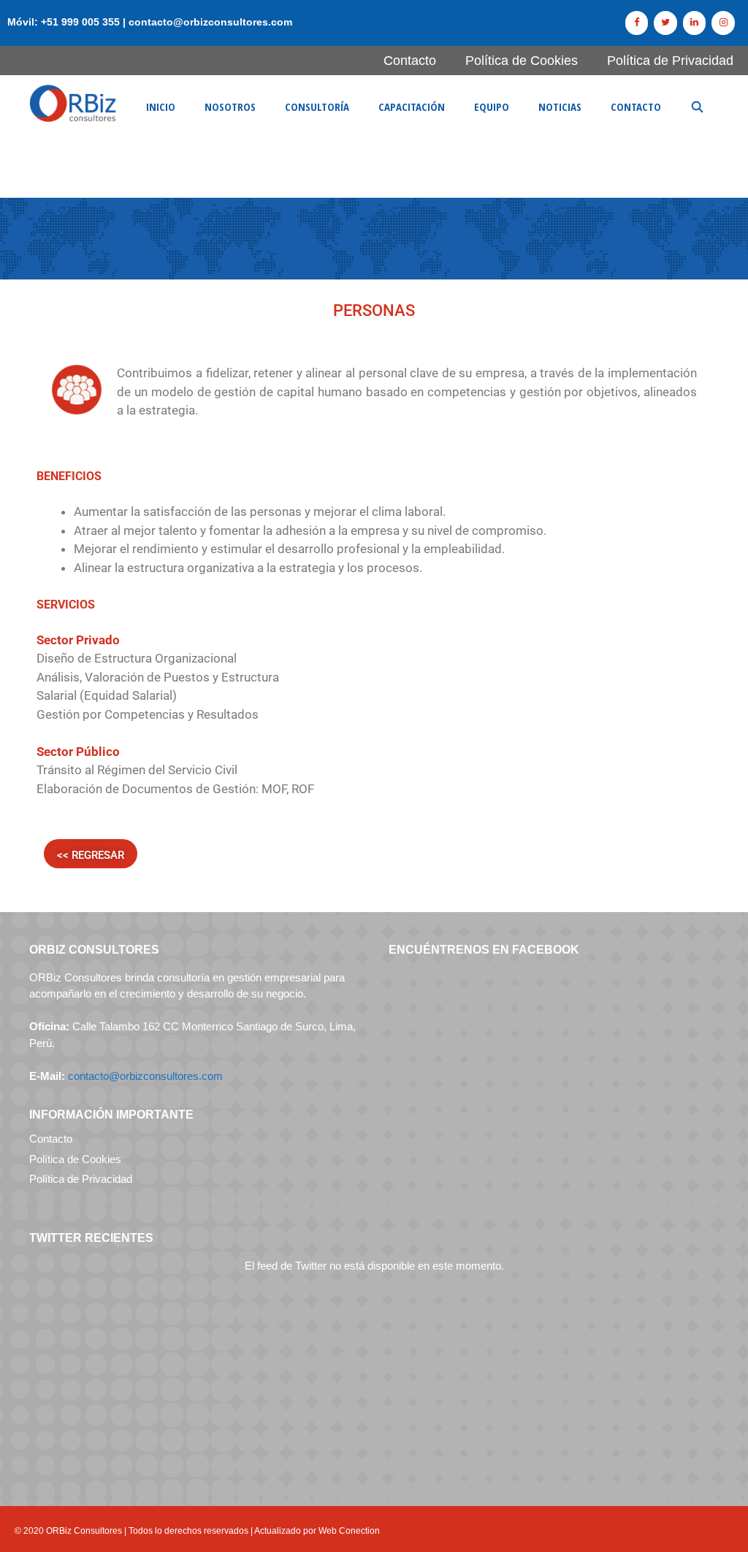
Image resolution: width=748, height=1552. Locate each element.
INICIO (160, 106)
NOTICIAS (559, 106)
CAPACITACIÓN (411, 106)
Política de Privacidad (670, 60)
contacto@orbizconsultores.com (145, 1076)
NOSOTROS (230, 106)
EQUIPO (491, 106)
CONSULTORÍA (317, 106)
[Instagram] (723, 23)
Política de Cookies (521, 60)
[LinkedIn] (694, 23)
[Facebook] (637, 23)
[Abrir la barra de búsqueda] (697, 106)
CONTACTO (636, 106)
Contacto (409, 60)
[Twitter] (665, 23)
